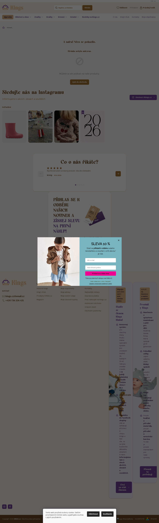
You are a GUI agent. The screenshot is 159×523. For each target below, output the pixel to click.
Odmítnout (93, 514)
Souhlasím (107, 514)
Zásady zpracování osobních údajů (100, 283)
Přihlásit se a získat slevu (100, 273)
